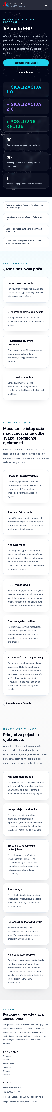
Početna (7, 1056)
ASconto (7, 1060)
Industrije (7, 1067)
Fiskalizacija (8, 1063)
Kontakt (6, 1074)
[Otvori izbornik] (46, 4)
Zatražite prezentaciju (26, 62)
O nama (6, 1071)
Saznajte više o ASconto (18, 703)
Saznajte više (26, 72)
